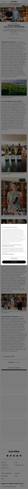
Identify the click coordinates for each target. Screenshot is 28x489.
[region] (14, 244)
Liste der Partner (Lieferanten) (8, 254)
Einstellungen (14, 258)
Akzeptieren (14, 261)
